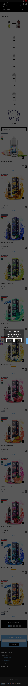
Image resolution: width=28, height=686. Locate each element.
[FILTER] (27, 343)
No (18, 340)
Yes (10, 340)
